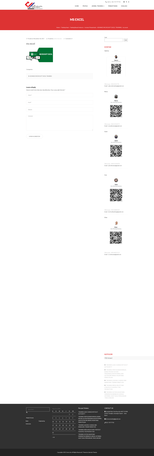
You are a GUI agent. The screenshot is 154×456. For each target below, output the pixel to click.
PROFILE (85, 6)
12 (59, 421)
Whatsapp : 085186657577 (112, 252)
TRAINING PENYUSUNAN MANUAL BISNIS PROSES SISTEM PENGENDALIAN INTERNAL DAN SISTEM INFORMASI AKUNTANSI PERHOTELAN (115, 373)
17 (53, 425)
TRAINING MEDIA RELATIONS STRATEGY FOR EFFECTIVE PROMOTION (114, 387)
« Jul (53, 437)
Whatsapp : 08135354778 (111, 84)
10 (53, 421)
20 (63, 425)
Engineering (42, 421)
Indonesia (28, 424)
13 (63, 421)
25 (56, 429)
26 (59, 429)
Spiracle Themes (92, 452)
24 (53, 429)
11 (56, 421)
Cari (105, 37)
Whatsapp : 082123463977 (112, 124)
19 (59, 425)
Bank (27, 421)
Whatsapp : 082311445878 (112, 163)
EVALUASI (124, 6)
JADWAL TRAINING (97, 6)
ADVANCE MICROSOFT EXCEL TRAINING (41, 76)
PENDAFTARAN (112, 6)
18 (56, 425)
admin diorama (58, 38)
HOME (77, 6)
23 (73, 425)
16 (73, 421)
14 (66, 421)
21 (66, 425)
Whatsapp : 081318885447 (112, 210)
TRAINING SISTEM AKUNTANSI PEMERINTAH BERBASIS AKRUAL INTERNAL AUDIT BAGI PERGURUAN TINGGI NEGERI (89, 436)
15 (69, 421)
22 (69, 425)
